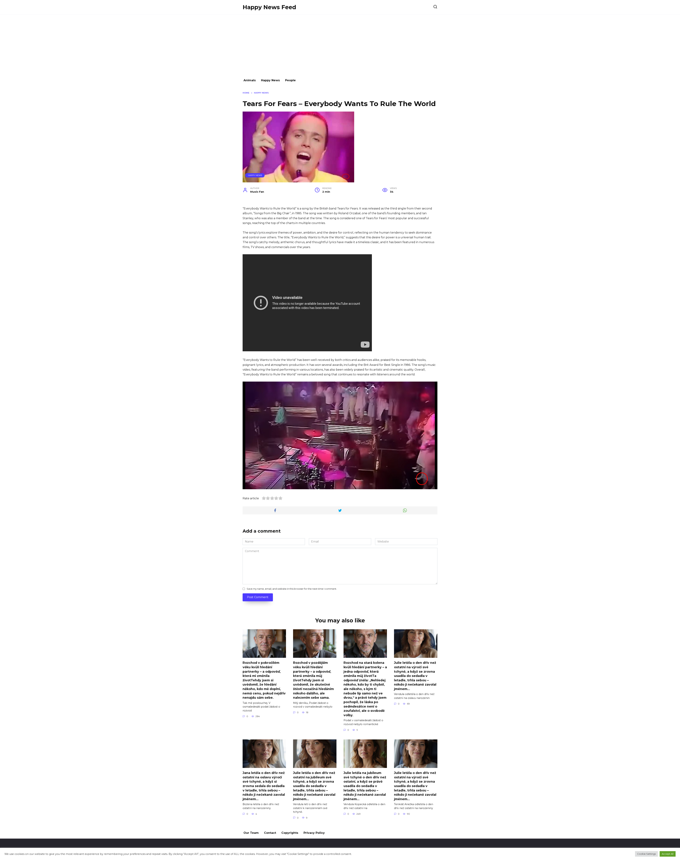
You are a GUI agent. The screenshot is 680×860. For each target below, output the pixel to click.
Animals (249, 80)
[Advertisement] (340, 44)
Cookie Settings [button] (646, 853)
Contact (270, 833)
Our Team (251, 833)
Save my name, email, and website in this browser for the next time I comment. (292, 588)
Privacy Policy (314, 833)
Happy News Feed (269, 7)
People (290, 80)
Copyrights (289, 833)
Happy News (270, 80)
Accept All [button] (667, 853)
